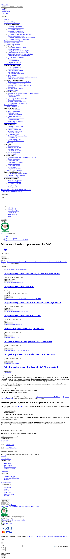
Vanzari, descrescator (13, 262)
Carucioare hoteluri (13, 132)
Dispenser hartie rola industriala (17, 33)
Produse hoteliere (10, 123)
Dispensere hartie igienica (15, 31)
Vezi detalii (7, 372)
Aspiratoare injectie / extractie (16, 83)
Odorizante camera (13, 149)
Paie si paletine (12, 185)
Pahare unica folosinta (14, 183)
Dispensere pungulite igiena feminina (18, 39)
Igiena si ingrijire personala (13, 170)
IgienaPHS (12, 209)
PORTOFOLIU (14, 190)
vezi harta (3, 456)
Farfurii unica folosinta (14, 182)
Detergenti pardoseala (14, 49)
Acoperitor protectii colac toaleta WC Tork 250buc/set (29, 354)
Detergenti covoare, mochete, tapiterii (19, 51)
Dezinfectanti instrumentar (15, 70)
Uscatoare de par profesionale (16, 175)
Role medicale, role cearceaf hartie (18, 98)
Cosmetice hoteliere (13, 134)
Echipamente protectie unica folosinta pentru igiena (22, 77)
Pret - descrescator (61, 262)
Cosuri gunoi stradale (14, 165)
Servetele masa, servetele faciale (17, 101)
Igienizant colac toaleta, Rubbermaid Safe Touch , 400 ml (31, 367)
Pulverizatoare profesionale (16, 118)
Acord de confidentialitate (11, 478)
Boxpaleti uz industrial (14, 169)
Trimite (3, 555)
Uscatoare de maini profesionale (13, 41)
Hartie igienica (12, 96)
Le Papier (12, 212)
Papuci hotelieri (12, 137)
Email (3, 548)
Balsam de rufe (12, 59)
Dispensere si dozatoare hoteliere (17, 136)
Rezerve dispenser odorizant (16, 147)
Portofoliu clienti (9, 494)
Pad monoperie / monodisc (15, 88)
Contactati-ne (5, 440)
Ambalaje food (12, 187)
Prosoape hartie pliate (14, 95)
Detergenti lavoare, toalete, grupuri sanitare (20, 54)
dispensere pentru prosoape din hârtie (48, 397)
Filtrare (3, 257)
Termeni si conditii (9, 476)
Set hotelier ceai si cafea (15, 131)
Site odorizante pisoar (14, 152)
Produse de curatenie (11, 106)
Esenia (11, 207)
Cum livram (7, 463)
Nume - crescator (30, 262)
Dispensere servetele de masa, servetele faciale (21, 37)
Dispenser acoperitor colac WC (19, 286)
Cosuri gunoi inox (13, 160)
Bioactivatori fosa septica (15, 62)
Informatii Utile (6, 459)
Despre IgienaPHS (7, 483)
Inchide (3, 221)
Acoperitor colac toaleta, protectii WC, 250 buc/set (28, 341)
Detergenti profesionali (12, 44)
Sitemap (6, 495)
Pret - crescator (51, 262)
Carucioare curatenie (14, 110)
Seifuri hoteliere (12, 128)
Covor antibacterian (13, 72)
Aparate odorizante (13, 146)
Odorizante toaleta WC (14, 150)
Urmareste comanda (10, 467)
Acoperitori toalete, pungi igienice (18, 103)
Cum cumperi (8, 465)
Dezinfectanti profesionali (12, 64)
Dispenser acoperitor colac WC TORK (22, 315)
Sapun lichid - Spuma (10, 105)
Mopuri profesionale (14, 111)
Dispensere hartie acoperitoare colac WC (19, 34)
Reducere (3, 262)
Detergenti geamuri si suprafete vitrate (19, 55)
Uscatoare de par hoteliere (11, 42)
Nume (3, 545)
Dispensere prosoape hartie (16, 26)
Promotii (6, 491)
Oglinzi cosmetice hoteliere (16, 139)
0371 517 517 (10, 445)
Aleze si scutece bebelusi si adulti (17, 173)
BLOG (21, 190)
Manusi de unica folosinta (15, 121)
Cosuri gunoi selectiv (14, 164)
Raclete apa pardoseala (14, 116)
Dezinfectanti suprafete (14, 67)
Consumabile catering (11, 177)
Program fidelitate (9, 468)
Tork (10, 216)
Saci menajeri (12, 167)
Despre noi (7, 487)
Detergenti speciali (13, 60)
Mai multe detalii (6, 553)
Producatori (7, 492)
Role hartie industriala (14, 100)
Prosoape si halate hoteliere (16, 141)
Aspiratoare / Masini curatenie (14, 78)
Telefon (3, 550)
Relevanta (22, 262)
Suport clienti (5, 471)
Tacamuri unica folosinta (15, 180)
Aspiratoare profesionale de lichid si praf (19, 82)
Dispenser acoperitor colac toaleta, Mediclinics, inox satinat (32, 273)
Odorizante (8, 142)
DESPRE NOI (5, 190)
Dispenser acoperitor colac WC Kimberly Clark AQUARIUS (32, 302)
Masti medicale (12, 75)
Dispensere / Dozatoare (12, 23)
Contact (6, 479)
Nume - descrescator (41, 262)
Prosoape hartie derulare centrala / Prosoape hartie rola (23, 93)
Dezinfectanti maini (13, 69)
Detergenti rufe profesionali (16, 57)
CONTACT (27, 190)
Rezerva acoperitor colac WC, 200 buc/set (24, 328)
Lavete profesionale (13, 119)
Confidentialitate (31, 536)
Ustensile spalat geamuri (15, 114)
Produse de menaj (13, 113)
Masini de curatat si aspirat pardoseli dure (20, 85)
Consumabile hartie (11, 90)
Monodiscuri (11, 87)
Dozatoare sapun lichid (14, 29)
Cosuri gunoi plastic (14, 159)
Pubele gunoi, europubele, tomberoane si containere (23, 157)
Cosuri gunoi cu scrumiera (15, 162)
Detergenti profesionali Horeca (17, 47)
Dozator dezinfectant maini (16, 28)
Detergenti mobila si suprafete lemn (18, 52)
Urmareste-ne (5, 499)
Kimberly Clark (13, 211)
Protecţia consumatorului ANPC (57, 536)
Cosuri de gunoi (10, 154)
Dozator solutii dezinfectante (16, 73)
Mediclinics (12, 214)
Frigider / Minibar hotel (14, 129)
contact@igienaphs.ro (11, 448)
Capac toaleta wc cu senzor (16, 36)
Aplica (3, 219)
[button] (61, 546)
